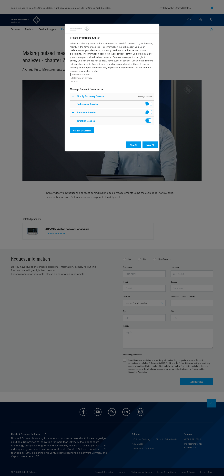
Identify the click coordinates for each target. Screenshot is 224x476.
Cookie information (80, 74)
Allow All (133, 144)
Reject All (150, 144)
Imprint (74, 81)
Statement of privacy (81, 77)
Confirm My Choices (82, 130)
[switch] (148, 104)
